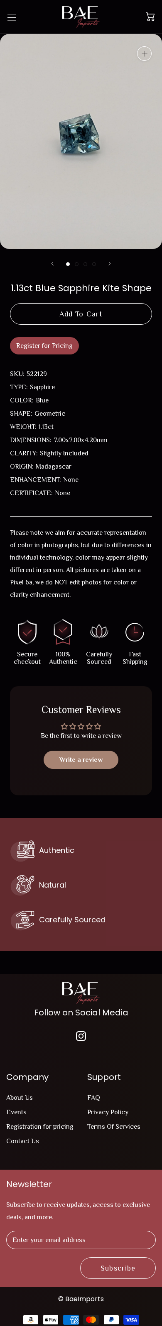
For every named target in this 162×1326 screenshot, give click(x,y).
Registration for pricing (40, 1126)
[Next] (109, 264)
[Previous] (52, 264)
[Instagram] (81, 1035)
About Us (19, 1097)
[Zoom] (144, 53)
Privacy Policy (107, 1112)
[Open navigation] (11, 17)
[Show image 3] (85, 264)
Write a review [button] (81, 760)
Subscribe (118, 1268)
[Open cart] (150, 17)
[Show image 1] (68, 264)
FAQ (93, 1097)
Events (16, 1112)
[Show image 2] (77, 264)
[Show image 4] (94, 264)
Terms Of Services (113, 1126)
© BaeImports (81, 1299)
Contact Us (22, 1141)
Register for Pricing (44, 345)
